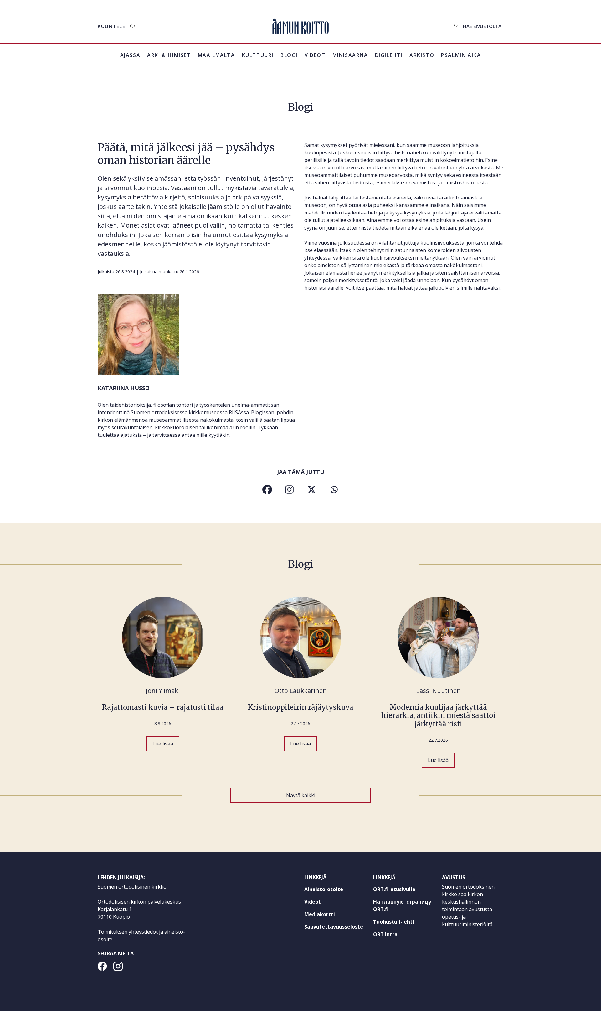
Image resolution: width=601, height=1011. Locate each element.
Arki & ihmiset (169, 55)
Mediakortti (319, 914)
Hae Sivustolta (482, 26)
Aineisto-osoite (323, 889)
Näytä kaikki (300, 795)
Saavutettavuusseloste (333, 926)
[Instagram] (289, 489)
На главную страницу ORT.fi (402, 907)
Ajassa (130, 55)
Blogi (289, 55)
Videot (315, 55)
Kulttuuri (258, 55)
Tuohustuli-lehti (403, 923)
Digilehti (389, 55)
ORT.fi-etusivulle (403, 890)
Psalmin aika (461, 55)
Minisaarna (350, 55)
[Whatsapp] (333, 489)
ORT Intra (396, 936)
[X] (311, 489)
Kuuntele (111, 26)
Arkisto (421, 58)
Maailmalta (216, 55)
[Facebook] (267, 489)
